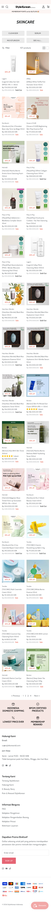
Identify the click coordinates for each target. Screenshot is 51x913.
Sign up (9, 861)
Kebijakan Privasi (9, 821)
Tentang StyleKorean (10, 781)
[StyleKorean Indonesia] (25, 6)
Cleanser (13, 33)
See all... (37, 40)
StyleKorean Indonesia (15, 904)
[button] (32, 409)
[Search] (8, 7)
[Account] (43, 7)
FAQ (4, 809)
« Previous (15, 696)
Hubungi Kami (8, 785)
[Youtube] (6, 765)
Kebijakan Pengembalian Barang (15, 817)
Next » (37, 696)
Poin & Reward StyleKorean (13, 793)
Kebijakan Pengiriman (11, 813)
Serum (38, 33)
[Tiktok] (10, 765)
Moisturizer (13, 40)
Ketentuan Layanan (10, 826)
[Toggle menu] (2, 7)
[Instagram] (3, 765)
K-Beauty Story (8, 789)
